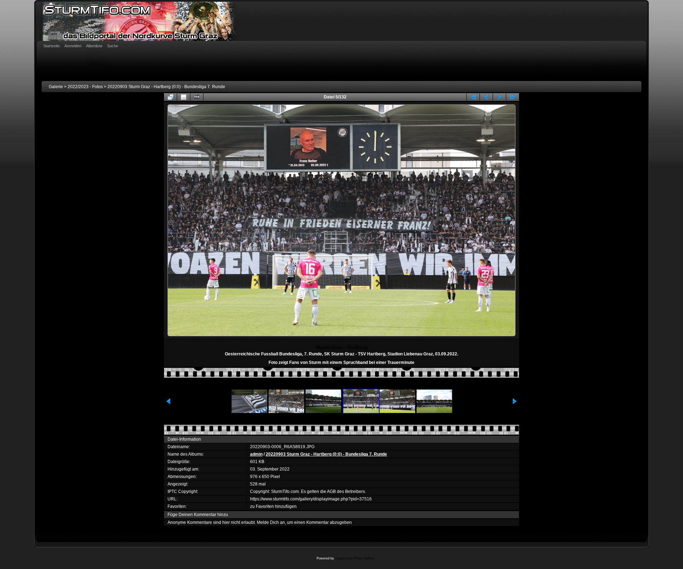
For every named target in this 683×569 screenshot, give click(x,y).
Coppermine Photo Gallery (354, 558)
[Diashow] (196, 97)
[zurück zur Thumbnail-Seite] (170, 97)
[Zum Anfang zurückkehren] (473, 97)
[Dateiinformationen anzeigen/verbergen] (183, 97)
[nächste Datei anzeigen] (499, 97)
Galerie (56, 86)
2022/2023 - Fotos (85, 86)
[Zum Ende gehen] (512, 97)
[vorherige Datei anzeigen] (486, 97)
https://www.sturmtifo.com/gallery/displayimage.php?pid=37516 (311, 498)
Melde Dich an (271, 522)
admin (256, 454)
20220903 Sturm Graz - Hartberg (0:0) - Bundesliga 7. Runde (166, 86)
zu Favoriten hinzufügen (273, 506)
